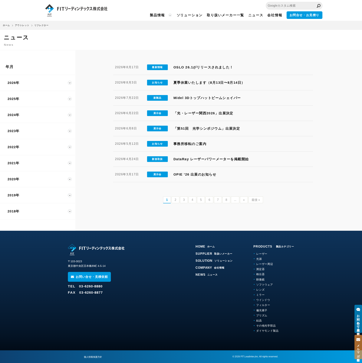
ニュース (255, 15)
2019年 (13, 195)
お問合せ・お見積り (304, 15)
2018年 (13, 211)
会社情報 (274, 15)
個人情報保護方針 (93, 357)
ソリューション (190, 15)
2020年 (13, 179)
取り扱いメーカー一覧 (225, 15)
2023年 (13, 131)
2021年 (13, 163)
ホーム (6, 25)
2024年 (13, 115)
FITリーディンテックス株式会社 (76, 10)
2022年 (13, 147)
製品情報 (157, 15)
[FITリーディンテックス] (96, 249)
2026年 (13, 83)
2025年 (13, 99)
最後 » (256, 199)
